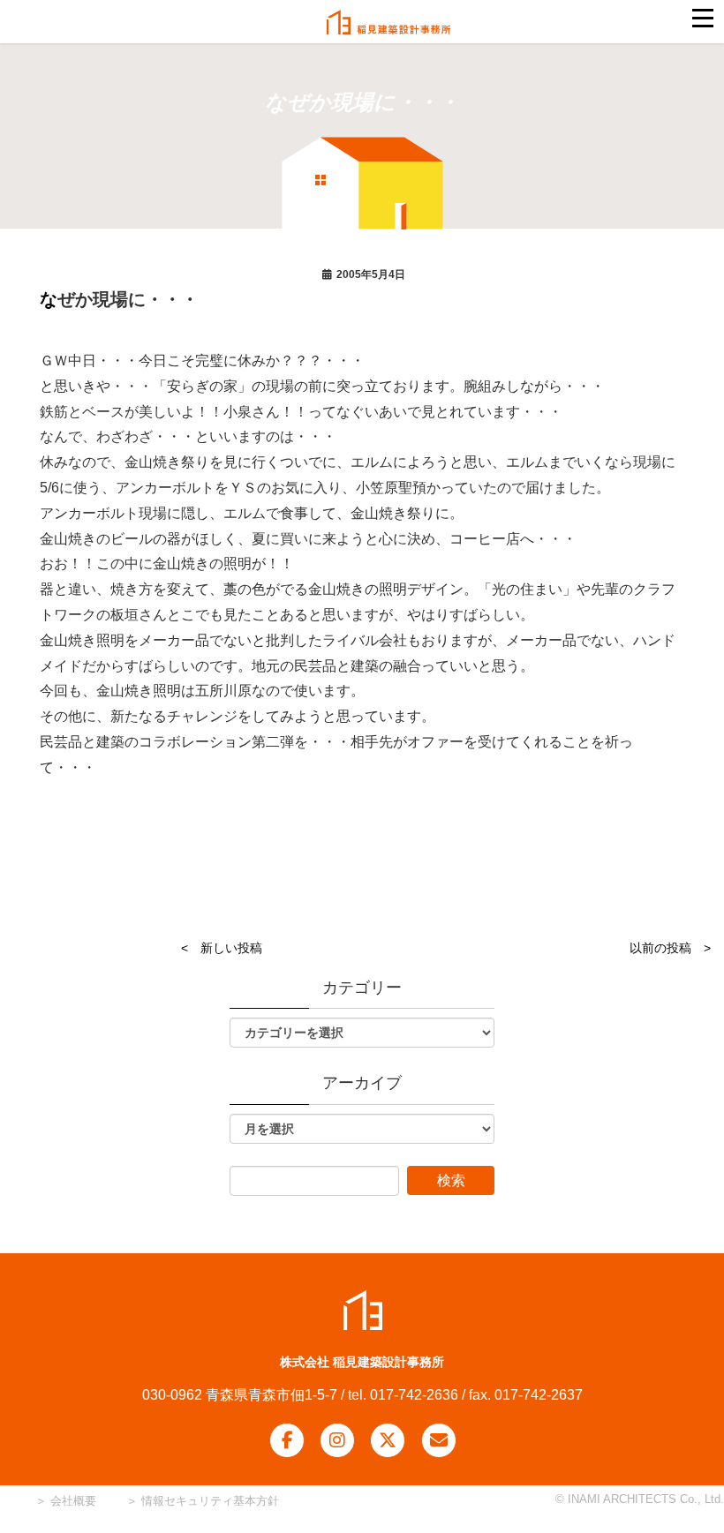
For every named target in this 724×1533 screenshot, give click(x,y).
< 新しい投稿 (221, 948)
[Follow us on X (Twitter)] (387, 1440)
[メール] (438, 1440)
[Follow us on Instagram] (337, 1440)
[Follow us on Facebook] (287, 1440)
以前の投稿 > (670, 948)
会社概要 (71, 1500)
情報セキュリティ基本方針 (210, 1500)
